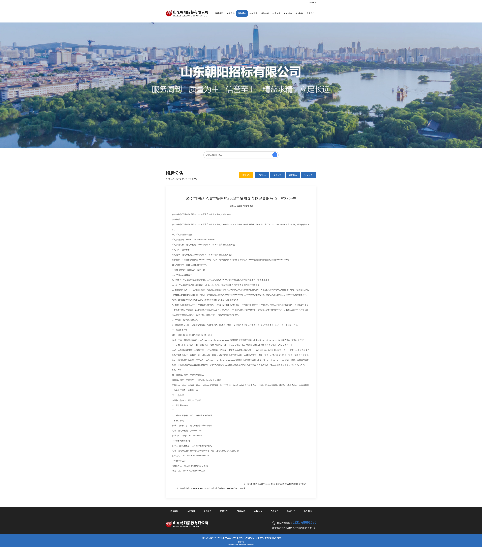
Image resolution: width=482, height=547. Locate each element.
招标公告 (183, 178)
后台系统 (312, 2)
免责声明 (241, 542)
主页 (176, 178)
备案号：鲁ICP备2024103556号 (241, 544)
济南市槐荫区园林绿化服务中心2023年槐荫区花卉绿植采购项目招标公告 (208, 488)
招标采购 (193, 178)
